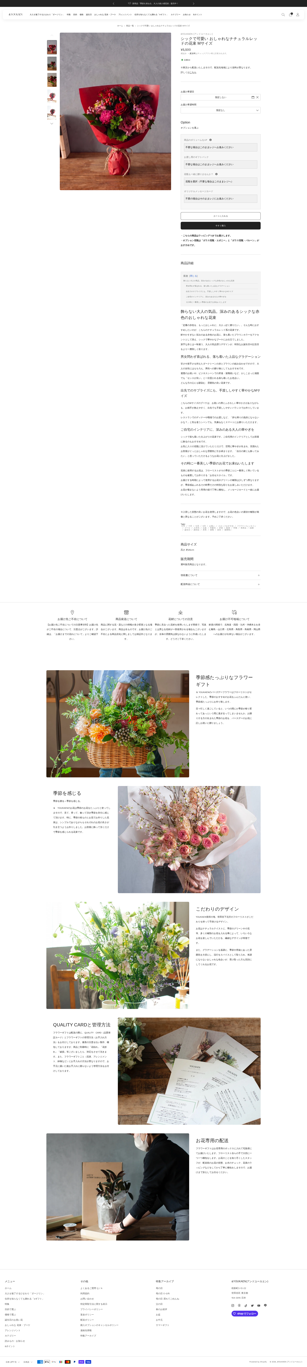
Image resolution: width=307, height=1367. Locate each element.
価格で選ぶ (10, 1314)
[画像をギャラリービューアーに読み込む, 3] (52, 80)
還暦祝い (228, 530)
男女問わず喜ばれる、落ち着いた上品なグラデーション (208, 286)
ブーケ (187, 528)
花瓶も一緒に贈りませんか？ (220, 173)
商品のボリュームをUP (220, 139)
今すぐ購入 (221, 226)
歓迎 (228, 528)
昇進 (221, 528)
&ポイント (197, 14)
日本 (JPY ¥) (11, 1362)
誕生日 (89, 14)
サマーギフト (162, 1325)
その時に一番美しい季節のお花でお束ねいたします (206, 302)
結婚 (252, 528)
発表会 (243, 528)
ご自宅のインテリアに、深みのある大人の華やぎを (206, 297)
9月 (204, 526)
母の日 (159, 1288)
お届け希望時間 (188, 104)
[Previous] (113, 3)
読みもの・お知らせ (15, 1341)
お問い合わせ (87, 1298)
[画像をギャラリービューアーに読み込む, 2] (52, 63)
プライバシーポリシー (91, 1309)
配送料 (192, 53)
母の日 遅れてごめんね (167, 1298)
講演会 (196, 530)
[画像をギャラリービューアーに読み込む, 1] (52, 47)
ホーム (120, 26)
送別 (219, 530)
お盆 (158, 1314)
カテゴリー (175, 14)
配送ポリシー (87, 1320)
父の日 (159, 1304)
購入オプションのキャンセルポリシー (99, 1325)
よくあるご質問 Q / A (91, 1288)
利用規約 (84, 1293)
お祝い (212, 526)
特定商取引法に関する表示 (93, 1304)
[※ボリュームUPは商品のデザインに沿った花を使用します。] (210, 140)
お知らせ (187, 14)
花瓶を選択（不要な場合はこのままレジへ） (209, 181)
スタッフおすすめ (226, 526)
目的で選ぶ (10, 1309)
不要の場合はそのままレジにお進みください (209, 198)
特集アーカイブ (88, 1335)
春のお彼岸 (161, 1309)
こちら (193, 72)
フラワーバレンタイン (246, 526)
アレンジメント (125, 14)
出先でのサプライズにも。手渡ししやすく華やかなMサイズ (209, 291)
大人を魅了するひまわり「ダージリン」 (47, 14)
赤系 (205, 530)
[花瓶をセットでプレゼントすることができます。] (216, 174)
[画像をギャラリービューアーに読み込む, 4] (52, 96)
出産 (205, 528)
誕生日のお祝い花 (14, 1320)
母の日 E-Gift (163, 1293)
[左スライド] (52, 36)
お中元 (159, 1320)
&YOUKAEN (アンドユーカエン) (197, 34)
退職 (212, 530)
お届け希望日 (187, 91)
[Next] (194, 3)
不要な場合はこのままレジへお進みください (209, 147)
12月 (197, 526)
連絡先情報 (86, 1330)
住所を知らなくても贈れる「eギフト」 (151, 14)
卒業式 (213, 528)
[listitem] (153, 3)
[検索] (283, 14)
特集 (69, 14)
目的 (75, 14)
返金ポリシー (87, 1314)
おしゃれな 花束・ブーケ (105, 14)
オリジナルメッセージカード (198, 191)
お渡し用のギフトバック (196, 157)
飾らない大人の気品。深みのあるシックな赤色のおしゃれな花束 (208, 281)
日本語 (26, 1362)
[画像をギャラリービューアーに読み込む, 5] (52, 113)
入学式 (196, 528)
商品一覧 (130, 26)
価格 (81, 14)
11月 (190, 526)
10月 (183, 526)
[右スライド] (52, 123)
